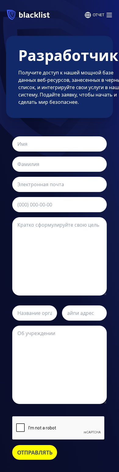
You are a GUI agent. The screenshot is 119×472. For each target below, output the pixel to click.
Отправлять (34, 452)
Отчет (98, 14)
